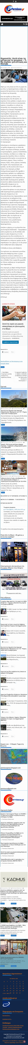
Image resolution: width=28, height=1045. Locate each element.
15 (13, 988)
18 (23, 988)
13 (7, 988)
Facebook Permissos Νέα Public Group (13, 1025)
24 (20, 990)
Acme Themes (19, 1042)
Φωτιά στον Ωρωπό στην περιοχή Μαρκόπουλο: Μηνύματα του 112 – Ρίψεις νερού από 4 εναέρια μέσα (14, 648)
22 (13, 990)
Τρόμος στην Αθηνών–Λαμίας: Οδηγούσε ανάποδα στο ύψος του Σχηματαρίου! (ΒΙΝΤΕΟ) (13, 719)
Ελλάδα (2, 367)
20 (7, 990)
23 (16, 990)
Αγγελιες (2, 903)
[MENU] (26, 24)
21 (10, 990)
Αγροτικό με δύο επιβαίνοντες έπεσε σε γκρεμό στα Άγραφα (13, 672)
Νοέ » (8, 993)
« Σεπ (4, 993)
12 (4, 988)
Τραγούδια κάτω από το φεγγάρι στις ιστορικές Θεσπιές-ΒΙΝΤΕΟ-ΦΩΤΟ (12, 860)
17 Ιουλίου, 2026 (5, 923)
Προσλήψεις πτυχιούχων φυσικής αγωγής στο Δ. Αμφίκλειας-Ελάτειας (6, 375)
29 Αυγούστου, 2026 (6, 476)
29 (13, 993)
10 (20, 986)
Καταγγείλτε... (6, 1015)
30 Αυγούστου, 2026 (6, 408)
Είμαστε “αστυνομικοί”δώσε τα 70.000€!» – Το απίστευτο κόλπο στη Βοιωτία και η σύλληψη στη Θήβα (14, 815)
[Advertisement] (14, 42)
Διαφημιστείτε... (7, 1019)
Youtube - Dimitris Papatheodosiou (12, 1027)
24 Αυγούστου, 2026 (5, 888)
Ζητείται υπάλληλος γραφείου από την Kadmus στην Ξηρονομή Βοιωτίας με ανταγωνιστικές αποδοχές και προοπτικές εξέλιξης (13, 825)
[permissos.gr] (2, 24)
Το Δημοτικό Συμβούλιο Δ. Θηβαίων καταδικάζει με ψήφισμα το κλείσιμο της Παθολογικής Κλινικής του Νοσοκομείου (21, 376)
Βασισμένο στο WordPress (10, 1040)
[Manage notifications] (24, 1042)
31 (20, 993)
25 (23, 990)
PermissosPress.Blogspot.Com (11, 1029)
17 (20, 988)
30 (16, 993)
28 (10, 993)
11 (23, 986)
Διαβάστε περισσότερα (10, 342)
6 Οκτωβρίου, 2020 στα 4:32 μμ (15, 509)
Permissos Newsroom (17, 67)
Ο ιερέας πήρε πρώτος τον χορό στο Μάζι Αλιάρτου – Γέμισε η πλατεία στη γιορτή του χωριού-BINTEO (14, 603)
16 (16, 988)
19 (4, 990)
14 (10, 988)
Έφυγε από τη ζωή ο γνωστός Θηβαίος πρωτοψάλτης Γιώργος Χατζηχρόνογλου (13, 625)
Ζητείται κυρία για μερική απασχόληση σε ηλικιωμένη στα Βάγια (13, 326)
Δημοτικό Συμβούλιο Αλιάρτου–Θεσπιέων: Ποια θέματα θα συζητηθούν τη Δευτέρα (14, 695)
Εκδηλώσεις (13, 903)
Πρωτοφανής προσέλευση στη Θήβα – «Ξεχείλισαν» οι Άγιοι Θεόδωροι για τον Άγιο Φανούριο (13, 844)
